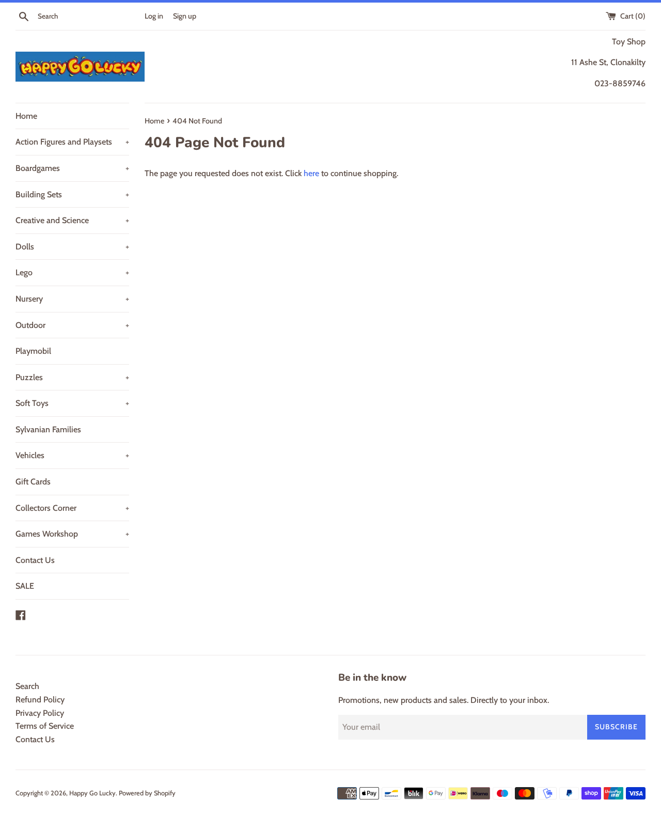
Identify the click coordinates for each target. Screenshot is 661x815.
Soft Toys (72, 403)
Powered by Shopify (147, 793)
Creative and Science (72, 220)
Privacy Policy (39, 713)
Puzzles (72, 377)
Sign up (184, 16)
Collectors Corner (72, 508)
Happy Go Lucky (92, 793)
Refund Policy (40, 699)
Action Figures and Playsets (72, 142)
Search (27, 686)
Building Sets (72, 194)
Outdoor (72, 325)
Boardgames (72, 168)
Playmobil (33, 351)
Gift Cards (33, 482)
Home (26, 116)
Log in (154, 16)
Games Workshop (72, 534)
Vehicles (72, 455)
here (311, 173)
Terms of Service (44, 726)
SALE (24, 586)
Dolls (72, 247)
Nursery (72, 299)
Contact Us (35, 560)
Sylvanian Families (48, 429)
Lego (72, 272)
